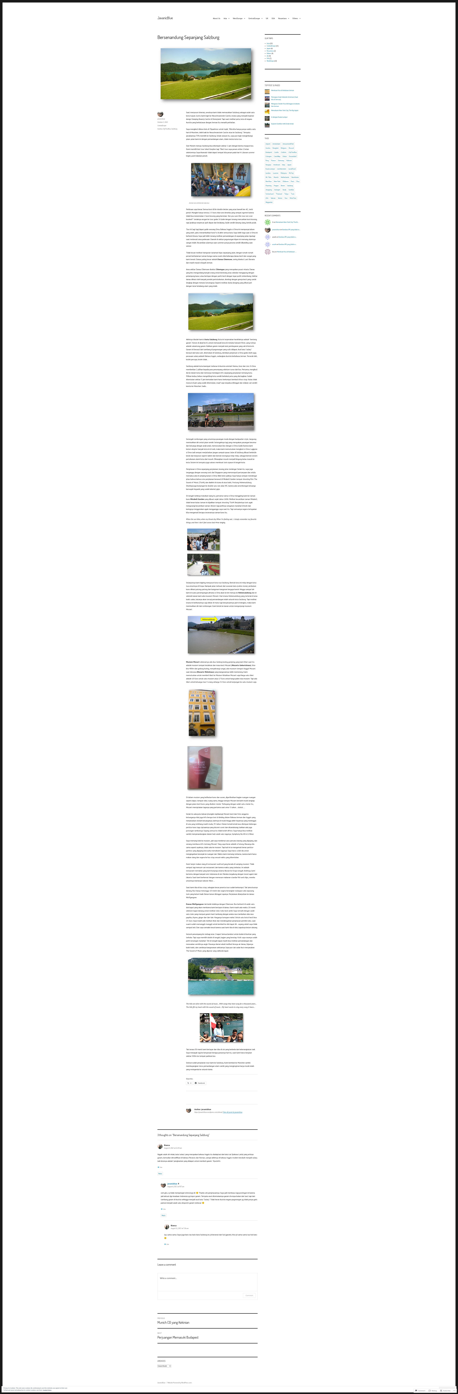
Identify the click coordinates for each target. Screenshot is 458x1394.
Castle (276, 152)
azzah (274, 244)
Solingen (277, 190)
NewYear (269, 181)
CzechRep (277, 156)
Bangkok (275, 148)
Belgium (283, 148)
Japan (269, 48)
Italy (283, 165)
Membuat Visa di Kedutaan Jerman (282, 90)
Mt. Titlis (268, 177)
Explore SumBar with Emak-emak (282, 124)
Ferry (267, 161)
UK (267, 18)
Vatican (273, 198)
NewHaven (295, 177)
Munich (276, 177)
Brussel (291, 148)
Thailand (279, 194)
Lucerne (275, 173)
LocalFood (292, 169)
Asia (225, 18)
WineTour (293, 198)
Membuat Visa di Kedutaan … (286, 252)
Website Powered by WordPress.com (179, 1383)
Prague (276, 186)
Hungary (268, 165)
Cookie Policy (47, 1390)
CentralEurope (254, 18)
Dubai (285, 156)
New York (277, 181)
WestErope (270, 61)
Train (292, 194)
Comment (249, 1295)
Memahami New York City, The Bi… (287, 222)
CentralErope (161, 126)
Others (295, 18)
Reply (160, 1174)
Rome (283, 186)
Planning (268, 186)
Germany (281, 161)
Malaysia (284, 173)
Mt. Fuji (291, 173)
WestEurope (237, 18)
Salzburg (174, 129)
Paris (292, 181)
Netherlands (285, 177)
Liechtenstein (281, 169)
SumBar (291, 190)
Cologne (268, 156)
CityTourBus (167, 129)
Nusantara (282, 18)
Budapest (269, 152)
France (273, 161)
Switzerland (269, 194)
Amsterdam (276, 144)
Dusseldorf (292, 156)
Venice (280, 198)
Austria (159, 129)
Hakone (289, 161)
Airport (268, 144)
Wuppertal (269, 202)
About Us (216, 18)
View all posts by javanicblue (232, 1112)
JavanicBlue (165, 18)
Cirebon (283, 152)
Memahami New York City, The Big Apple (284, 110)
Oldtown (286, 181)
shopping (269, 190)
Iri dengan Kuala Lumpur (279, 117)
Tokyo (286, 194)
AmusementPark (288, 144)
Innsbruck (276, 165)
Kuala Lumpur (270, 169)
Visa (286, 198)
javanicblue (161, 119)
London (268, 173)
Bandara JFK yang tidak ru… (291, 230)
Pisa (298, 181)
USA (273, 18)
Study (284, 190)
